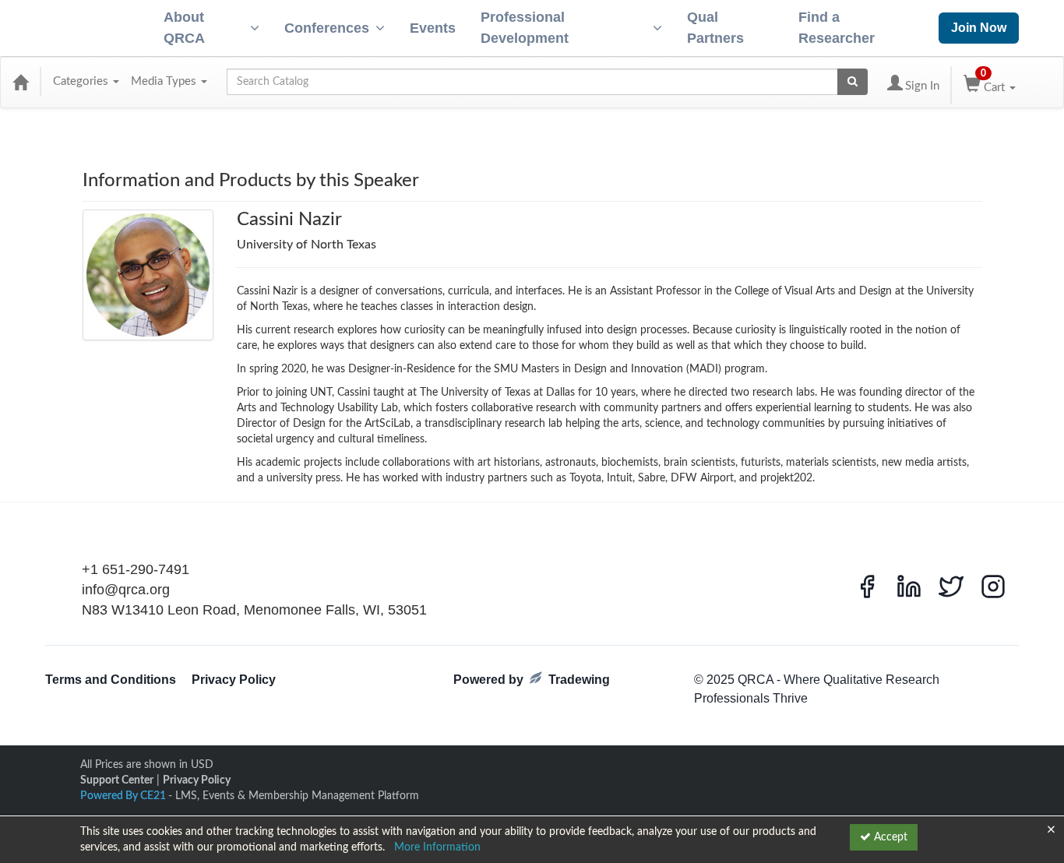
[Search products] (852, 82)
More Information (437, 847)
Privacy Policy (234, 679)
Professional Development (525, 27)
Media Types (165, 81)
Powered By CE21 (124, 796)
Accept (889, 837)
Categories (82, 81)
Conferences (326, 28)
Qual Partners (715, 27)
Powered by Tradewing (531, 679)
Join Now (978, 27)
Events (433, 28)
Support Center (116, 780)
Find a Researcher (836, 27)
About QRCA (184, 27)
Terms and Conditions (110, 679)
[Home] (20, 81)
